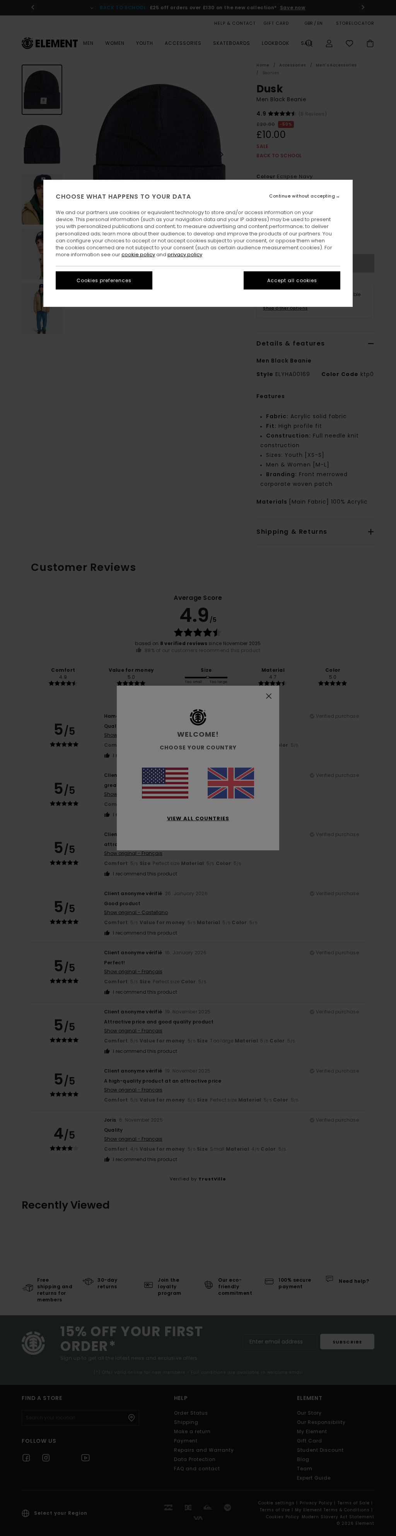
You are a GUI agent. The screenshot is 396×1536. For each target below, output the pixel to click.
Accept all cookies (292, 280)
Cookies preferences (104, 280)
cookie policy (138, 254)
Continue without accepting (302, 196)
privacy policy (184, 254)
